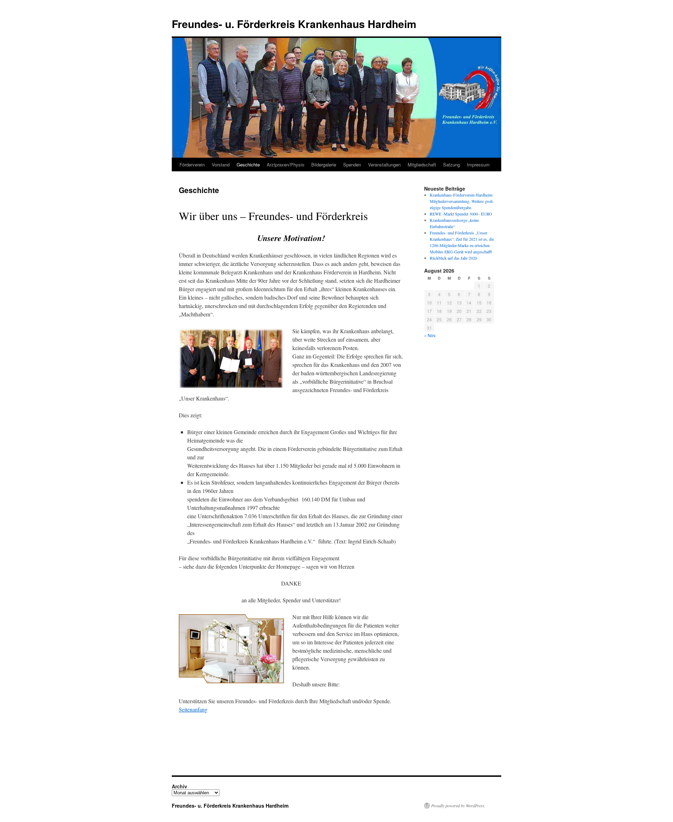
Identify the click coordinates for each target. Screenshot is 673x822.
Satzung (451, 164)
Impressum (478, 164)
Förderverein (192, 164)
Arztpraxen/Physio (285, 164)
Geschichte (248, 164)
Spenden (352, 164)
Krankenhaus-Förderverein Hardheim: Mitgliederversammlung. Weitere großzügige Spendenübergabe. (462, 201)
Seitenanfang (193, 709)
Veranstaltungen (384, 164)
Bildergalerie (323, 164)
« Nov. (430, 335)
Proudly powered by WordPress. (458, 805)
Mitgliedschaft (422, 164)
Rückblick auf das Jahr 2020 (453, 258)
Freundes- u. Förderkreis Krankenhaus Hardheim (294, 23)
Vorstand (221, 164)
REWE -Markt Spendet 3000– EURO (461, 214)
